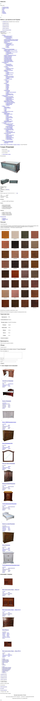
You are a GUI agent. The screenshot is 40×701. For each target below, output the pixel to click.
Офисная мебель (5, 95)
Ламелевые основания (10, 44)
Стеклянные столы (11, 125)
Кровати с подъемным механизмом (10, 55)
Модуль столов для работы (8, 128)
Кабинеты (8, 105)
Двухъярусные (8, 52)
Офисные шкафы (9, 104)
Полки (7, 89)
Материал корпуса (3, 186)
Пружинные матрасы (7, 36)
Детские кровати (7, 50)
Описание (4, 218)
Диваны (7, 114)
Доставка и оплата (5, 659)
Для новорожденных (9, 53)
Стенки (7, 67)
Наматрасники (8, 43)
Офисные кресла (9, 98)
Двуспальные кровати (8, 57)
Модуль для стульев (7, 133)
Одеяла (7, 46)
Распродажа (6, 142)
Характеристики (5, 219)
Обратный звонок (3, 31)
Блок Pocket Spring (9, 37)
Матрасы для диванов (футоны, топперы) (11, 39)
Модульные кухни (9, 64)
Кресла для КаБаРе (7, 107)
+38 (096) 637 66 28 (5, 26)
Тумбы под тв (8, 69)
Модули (5, 83)
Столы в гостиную (9, 127)
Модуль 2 (5, 42)
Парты (7, 82)
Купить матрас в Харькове (6, 667)
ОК (17, 193)
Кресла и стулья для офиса (8, 96)
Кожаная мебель (7, 113)
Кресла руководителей (10, 97)
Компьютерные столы (10, 129)
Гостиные (6, 66)
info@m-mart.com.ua (3, 686)
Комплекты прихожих (10, 76)
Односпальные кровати (8, 59)
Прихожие (6, 75)
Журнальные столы (9, 93)
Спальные (15, 144)
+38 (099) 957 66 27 (5, 21)
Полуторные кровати (7, 58)
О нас (3, 10)
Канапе (7, 118)
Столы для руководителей (10, 102)
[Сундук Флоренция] (10, 176)
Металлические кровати (8, 60)
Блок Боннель (8, 38)
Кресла (7, 81)
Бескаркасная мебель (7, 121)
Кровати (3, 48)
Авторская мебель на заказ (8, 111)
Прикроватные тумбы (10, 94)
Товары (5, 144)
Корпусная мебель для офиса (9, 101)
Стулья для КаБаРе (9, 139)
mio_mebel (2, 688)
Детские (5, 79)
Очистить (7, 189)
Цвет (1, 188)
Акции (3, 140)
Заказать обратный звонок (6, 29)
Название (2, 359)
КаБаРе (3, 106)
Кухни (5, 63)
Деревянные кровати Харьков (9, 49)
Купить (2, 191)
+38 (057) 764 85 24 (5, 28)
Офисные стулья (9, 135)
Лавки (5, 110)
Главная (1, 144)
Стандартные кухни (9, 65)
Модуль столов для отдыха (8, 123)
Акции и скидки (5, 662)
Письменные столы (9, 103)
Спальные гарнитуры (9, 72)
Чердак (7, 54)
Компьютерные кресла (10, 137)
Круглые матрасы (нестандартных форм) (11, 40)
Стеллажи (8, 91)
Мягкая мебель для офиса (8, 100)
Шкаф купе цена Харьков (8, 70)
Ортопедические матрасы (6, 668)
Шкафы (7, 84)
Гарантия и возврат (5, 660)
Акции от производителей (8, 141)
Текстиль (7, 47)
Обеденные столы (9, 124)
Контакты (4, 12)
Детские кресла (8, 138)
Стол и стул (4, 122)
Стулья (5, 108)
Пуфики (7, 120)
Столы (5, 109)
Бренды (3, 11)
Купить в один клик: (3, 193)
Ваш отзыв (2, 358)
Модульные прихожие (10, 77)
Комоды (7, 73)
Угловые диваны (9, 116)
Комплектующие (7, 90)
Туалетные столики (9, 74)
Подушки (7, 45)
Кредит (3, 8)
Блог (3, 9)
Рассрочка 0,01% (3, 216)
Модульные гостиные (9, 68)
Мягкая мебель (4, 112)
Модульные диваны (9, 117)
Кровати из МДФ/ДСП (8, 56)
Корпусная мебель (5, 62)
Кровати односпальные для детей (11, 51)
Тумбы (7, 88)
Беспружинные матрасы (6, 669)
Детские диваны (9, 119)
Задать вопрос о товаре (6, 154)
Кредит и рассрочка (5, 661)
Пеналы (7, 86)
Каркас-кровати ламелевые (8, 61)
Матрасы (3, 35)
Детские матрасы (7, 41)
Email (1, 361)
